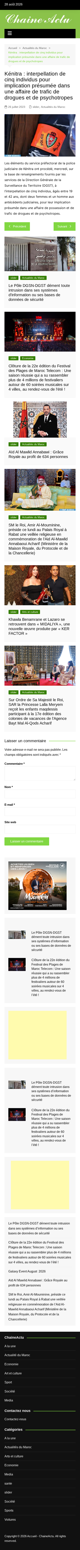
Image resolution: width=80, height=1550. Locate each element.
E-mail (9, 804)
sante (8, 1483)
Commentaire (14, 763)
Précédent (19, 226)
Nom (8, 787)
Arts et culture (30, 611)
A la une (10, 1346)
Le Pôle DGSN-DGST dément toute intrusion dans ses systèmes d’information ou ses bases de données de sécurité (51, 941)
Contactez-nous (15, 1419)
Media (8, 1400)
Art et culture (13, 1373)
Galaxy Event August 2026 (27, 1271)
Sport (8, 1382)
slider (36, 106)
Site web (10, 822)
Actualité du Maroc (17, 1355)
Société (9, 1391)
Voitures (10, 1519)
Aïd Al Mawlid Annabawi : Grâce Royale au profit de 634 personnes (37, 1283)
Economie (27, 358)
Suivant (62, 226)
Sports (8, 1510)
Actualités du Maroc (53, 106)
